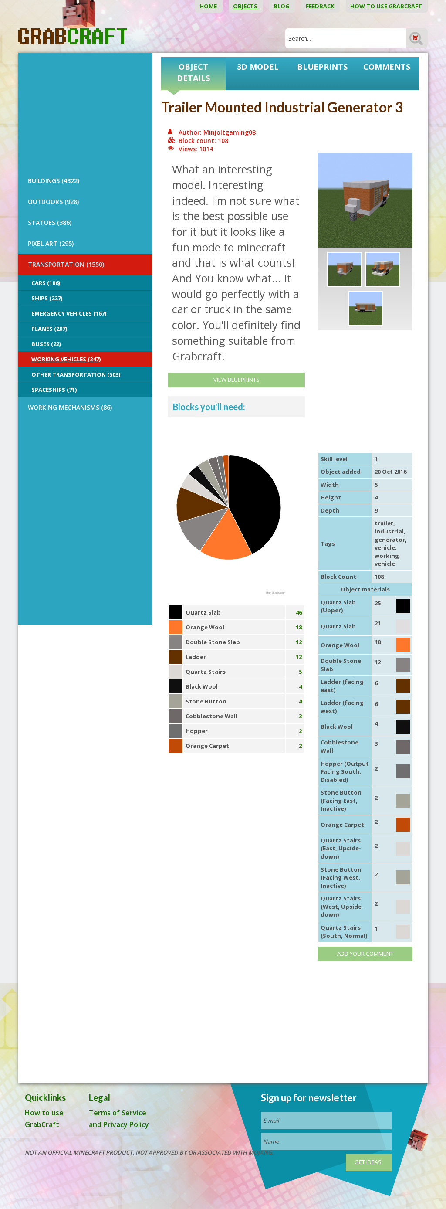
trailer (384, 523)
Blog (282, 6)
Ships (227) (46, 298)
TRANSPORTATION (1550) (66, 264)
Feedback (320, 6)
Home (208, 6)
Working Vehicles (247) (66, 359)
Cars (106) (45, 283)
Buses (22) (46, 344)
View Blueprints (236, 380)
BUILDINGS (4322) (53, 181)
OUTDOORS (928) (53, 201)
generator (390, 539)
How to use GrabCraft (386, 6)
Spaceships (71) (54, 390)
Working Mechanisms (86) (70, 407)
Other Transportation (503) (75, 374)
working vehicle (387, 560)
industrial (389, 531)
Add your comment (365, 954)
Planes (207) (49, 329)
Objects (246, 6)
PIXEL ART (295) (51, 243)
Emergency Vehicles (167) (68, 313)
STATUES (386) (49, 222)
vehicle (385, 547)
